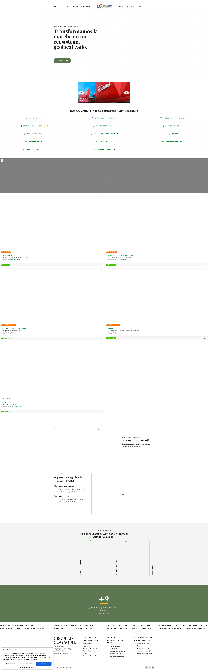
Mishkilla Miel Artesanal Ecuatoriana (122, 256)
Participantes (34, 142)
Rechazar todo (27, 664)
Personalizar (10, 664)
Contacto (140, 6)
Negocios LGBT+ (34, 118)
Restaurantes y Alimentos (145, 653)
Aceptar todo (43, 664)
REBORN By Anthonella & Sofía (14, 329)
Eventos (175, 134)
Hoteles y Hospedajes (174, 126)
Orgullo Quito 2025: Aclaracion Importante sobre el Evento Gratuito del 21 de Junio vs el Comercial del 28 (129, 626)
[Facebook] (146, 667)
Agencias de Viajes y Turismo (105, 134)
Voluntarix (86, 646)
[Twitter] (150, 667)
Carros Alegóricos (34, 150)
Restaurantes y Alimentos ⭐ (34, 126)
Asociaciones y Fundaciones (174, 118)
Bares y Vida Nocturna (117, 651)
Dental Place (112, 329)
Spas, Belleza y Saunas (104, 126)
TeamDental (7, 256)
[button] (7, 224)
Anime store (7, 402)
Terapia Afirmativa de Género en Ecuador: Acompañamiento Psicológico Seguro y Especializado (23, 626)
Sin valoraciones (16, 260)
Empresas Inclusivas (34, 134)
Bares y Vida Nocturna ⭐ (104, 118)
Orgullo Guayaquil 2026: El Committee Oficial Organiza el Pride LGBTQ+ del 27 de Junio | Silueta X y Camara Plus (183, 626)
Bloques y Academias (105, 150)
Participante (87, 643)
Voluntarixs (104, 142)
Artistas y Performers (174, 142)
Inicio (68, 6)
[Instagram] (153, 667)
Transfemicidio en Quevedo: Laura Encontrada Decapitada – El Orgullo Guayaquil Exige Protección (75, 626)
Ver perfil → (83, 100)
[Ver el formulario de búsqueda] (55, 6)
